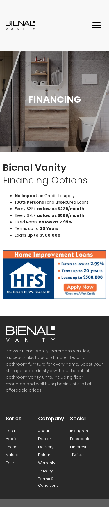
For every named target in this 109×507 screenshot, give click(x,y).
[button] (96, 25)
